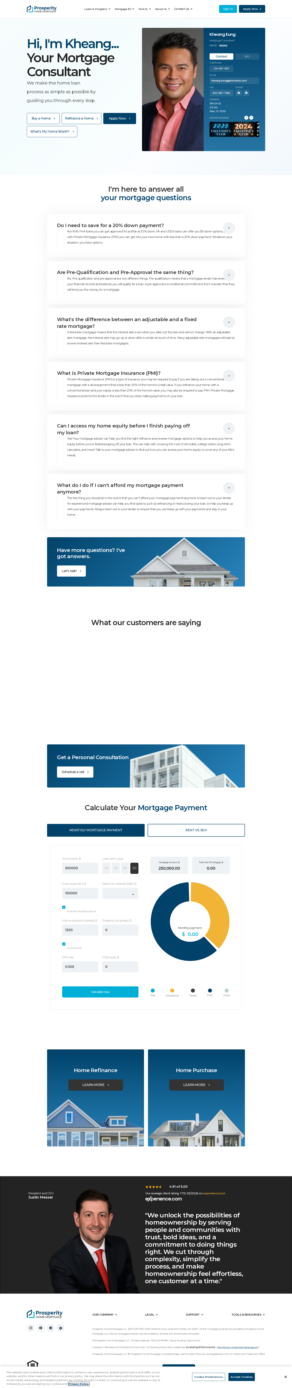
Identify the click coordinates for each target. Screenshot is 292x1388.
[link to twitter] (61, 1328)
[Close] (285, 1376)
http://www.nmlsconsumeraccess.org (237, 1347)
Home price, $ (71, 859)
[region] (146, 1377)
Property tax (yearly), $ (116, 920)
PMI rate (68, 957)
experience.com (214, 1193)
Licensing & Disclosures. (201, 1347)
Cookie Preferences (208, 1376)
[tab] (221, 56)
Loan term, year (112, 859)
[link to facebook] (41, 1328)
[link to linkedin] (51, 1328)
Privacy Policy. (78, 1383)
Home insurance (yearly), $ (79, 920)
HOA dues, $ (110, 957)
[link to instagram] (31, 1328)
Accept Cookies (242, 1376)
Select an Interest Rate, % (119, 884)
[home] (42, 9)
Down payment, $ (74, 884)
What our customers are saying (146, 622)
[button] (98, 9)
